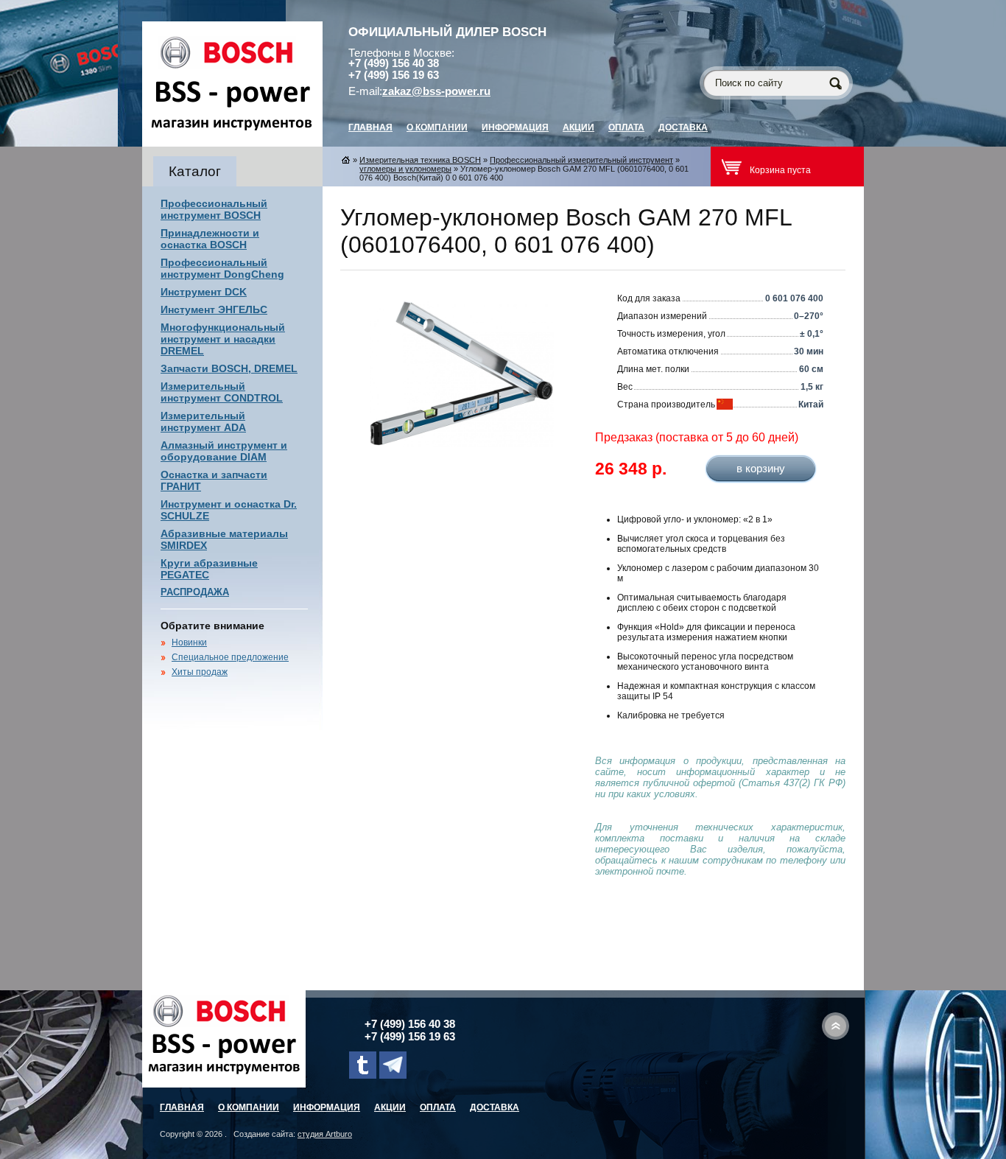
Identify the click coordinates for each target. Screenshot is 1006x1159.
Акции (578, 127)
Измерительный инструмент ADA (203, 421)
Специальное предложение (230, 657)
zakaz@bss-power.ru (436, 91)
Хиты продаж (200, 672)
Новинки (189, 642)
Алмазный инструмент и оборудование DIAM (224, 451)
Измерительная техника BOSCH (420, 159)
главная (370, 127)
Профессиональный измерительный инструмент (581, 159)
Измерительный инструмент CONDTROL (222, 392)
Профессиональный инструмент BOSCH (214, 209)
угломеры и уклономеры (405, 168)
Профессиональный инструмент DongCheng (222, 268)
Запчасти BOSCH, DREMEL (229, 368)
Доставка (683, 127)
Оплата (626, 127)
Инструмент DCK (204, 292)
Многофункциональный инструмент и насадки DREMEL (223, 339)
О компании (437, 127)
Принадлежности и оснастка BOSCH (210, 239)
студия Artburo (325, 1134)
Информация (515, 127)
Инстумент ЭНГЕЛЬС (214, 309)
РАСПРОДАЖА (195, 592)
